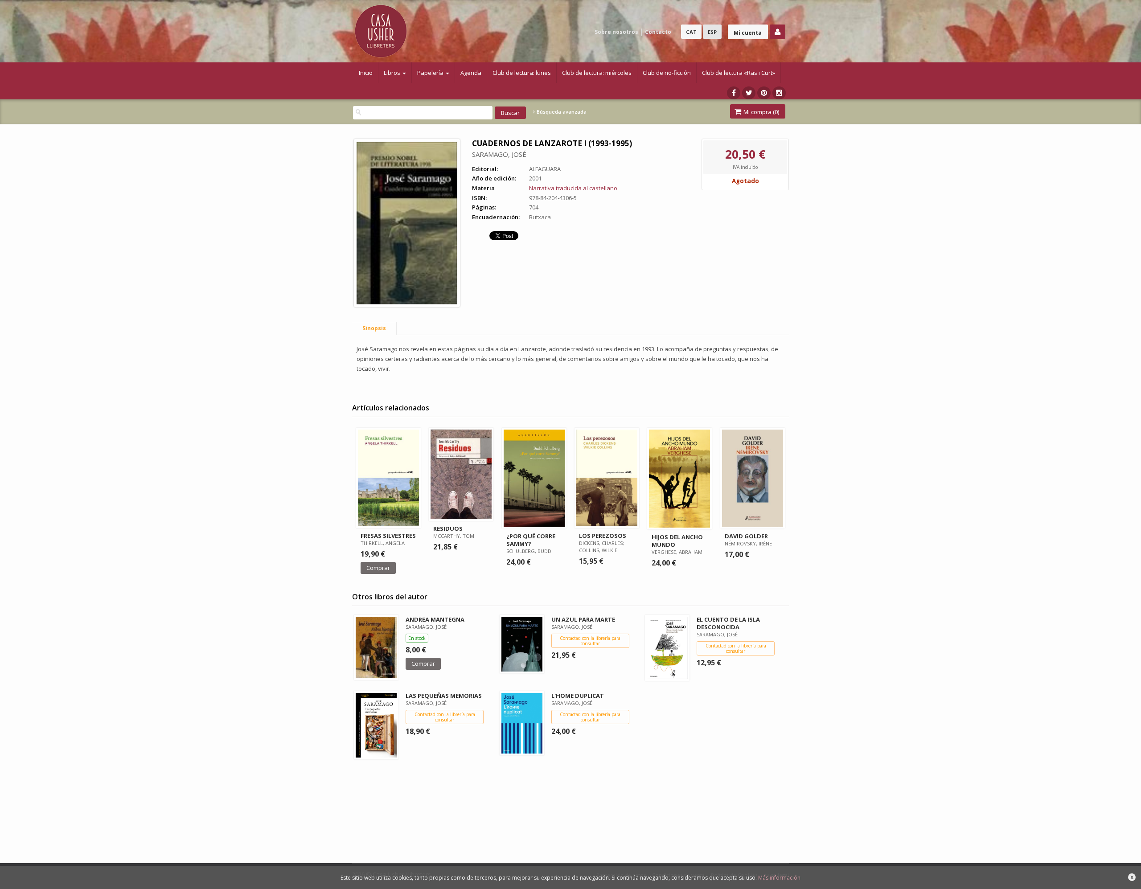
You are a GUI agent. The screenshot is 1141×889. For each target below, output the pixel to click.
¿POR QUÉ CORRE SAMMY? (530, 540)
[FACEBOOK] (733, 92)
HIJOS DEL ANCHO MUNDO (677, 541)
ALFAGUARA (545, 169)
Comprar (378, 568)
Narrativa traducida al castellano (573, 188)
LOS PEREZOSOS (602, 536)
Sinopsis (374, 328)
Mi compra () (760, 112)
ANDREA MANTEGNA (435, 619)
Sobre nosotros (616, 32)
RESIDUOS (448, 528)
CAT (691, 32)
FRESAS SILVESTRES (388, 536)
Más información (779, 877)
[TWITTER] (748, 92)
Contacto (658, 32)
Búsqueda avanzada (561, 112)
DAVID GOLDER (746, 536)
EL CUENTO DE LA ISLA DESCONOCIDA (728, 623)
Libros (393, 73)
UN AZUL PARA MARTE (583, 619)
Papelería (431, 73)
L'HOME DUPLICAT (577, 696)
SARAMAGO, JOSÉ (499, 154)
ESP (712, 32)
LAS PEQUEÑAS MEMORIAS (444, 696)
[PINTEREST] (764, 92)
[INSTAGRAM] (779, 92)
